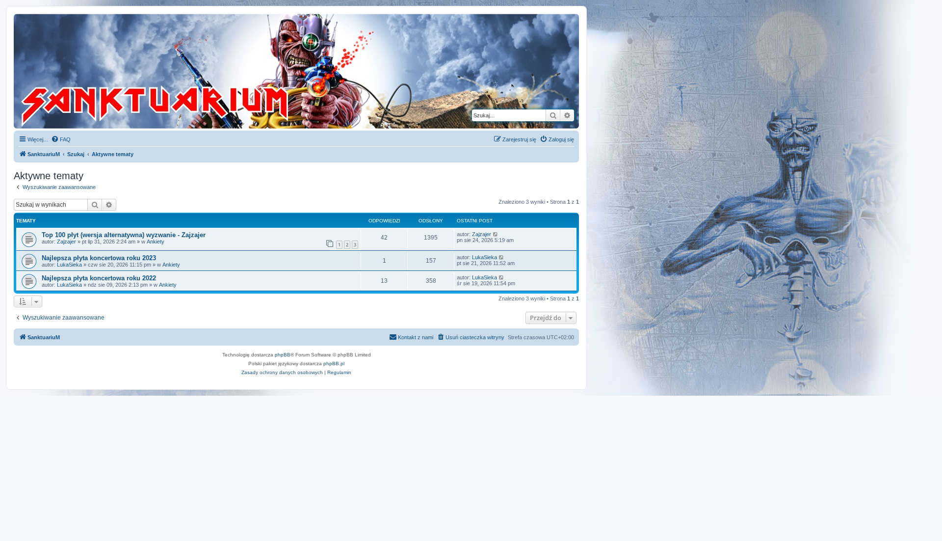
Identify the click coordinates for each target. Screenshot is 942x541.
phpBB (282, 354)
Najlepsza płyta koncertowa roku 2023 (99, 258)
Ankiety (155, 241)
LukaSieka (69, 265)
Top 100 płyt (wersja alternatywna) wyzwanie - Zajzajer (124, 235)
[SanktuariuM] (200, 71)
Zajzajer (66, 241)
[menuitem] (61, 139)
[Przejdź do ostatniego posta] (496, 234)
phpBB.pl (333, 363)
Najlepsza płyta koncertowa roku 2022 (99, 278)
